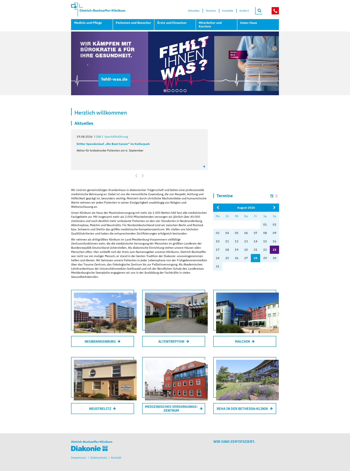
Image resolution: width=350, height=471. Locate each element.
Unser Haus (248, 23)
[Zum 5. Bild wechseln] (181, 90)
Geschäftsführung (116, 136)
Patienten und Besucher (133, 23)
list (277, 196)
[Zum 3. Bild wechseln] (173, 90)
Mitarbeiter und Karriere (210, 24)
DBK (98, 136)
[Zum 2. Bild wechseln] (169, 90)
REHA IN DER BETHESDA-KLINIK (242, 409)
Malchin (242, 341)
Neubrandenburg (100, 341)
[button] (86, 63)
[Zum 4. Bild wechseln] (177, 90)
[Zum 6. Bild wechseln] (185, 90)
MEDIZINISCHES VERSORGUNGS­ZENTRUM (171, 409)
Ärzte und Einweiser (172, 23)
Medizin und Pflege (88, 23)
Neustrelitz (100, 409)
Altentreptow (171, 341)
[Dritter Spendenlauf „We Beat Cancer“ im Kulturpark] (204, 166)
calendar (272, 196)
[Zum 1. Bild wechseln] (165, 90)
